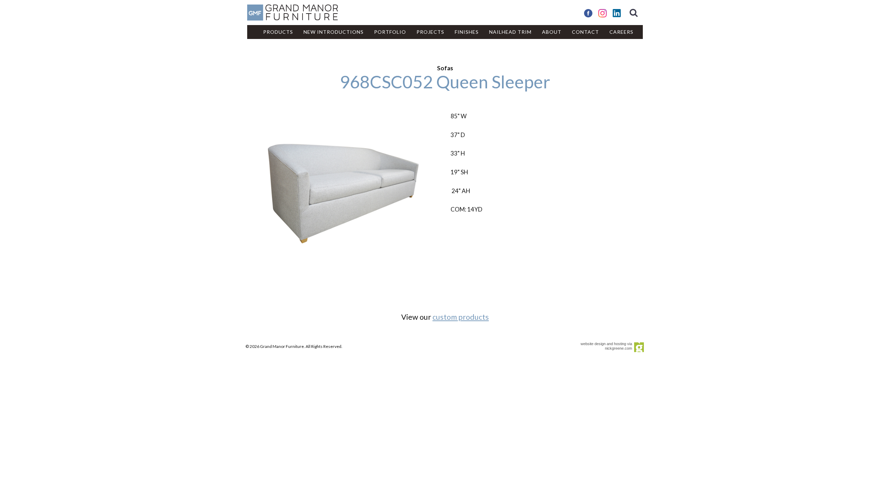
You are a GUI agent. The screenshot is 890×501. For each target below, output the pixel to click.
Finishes (467, 32)
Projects (430, 32)
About (551, 32)
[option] (343, 193)
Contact (585, 32)
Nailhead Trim (510, 32)
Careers (621, 32)
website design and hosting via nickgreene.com (606, 346)
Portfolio (390, 32)
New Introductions (334, 32)
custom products (460, 316)
